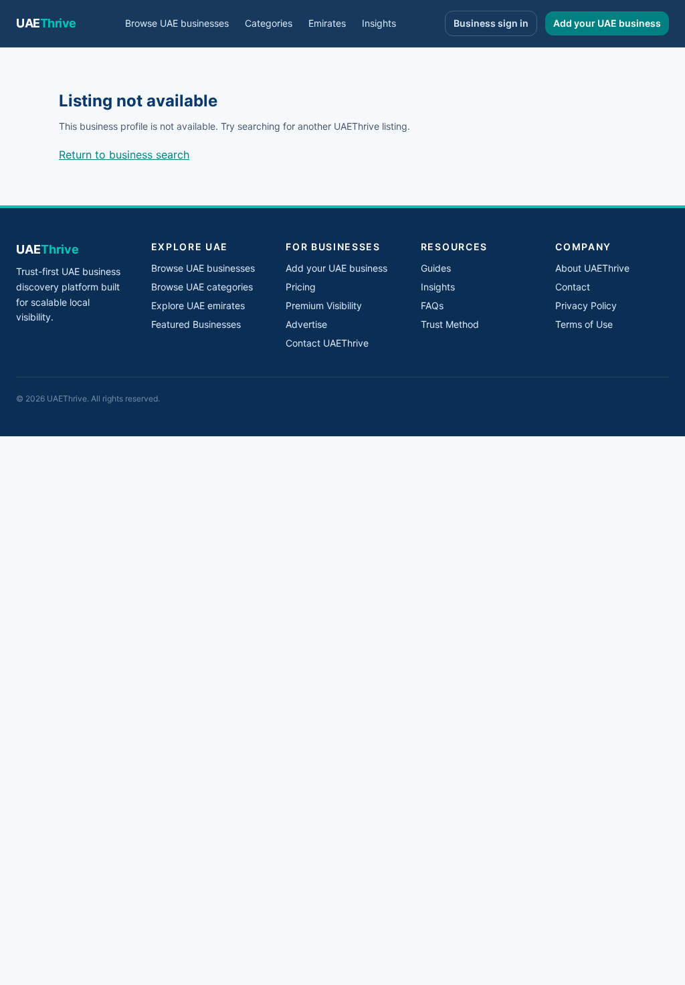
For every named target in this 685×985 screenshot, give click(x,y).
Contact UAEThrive (327, 343)
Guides (436, 268)
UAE (46, 23)
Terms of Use (584, 324)
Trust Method (450, 324)
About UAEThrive (592, 268)
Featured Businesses (196, 324)
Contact (572, 286)
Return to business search (124, 154)
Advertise (306, 324)
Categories (268, 23)
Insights (379, 23)
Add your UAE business (607, 23)
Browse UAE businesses (177, 23)
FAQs (432, 305)
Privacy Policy (586, 305)
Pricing (301, 286)
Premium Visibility (324, 305)
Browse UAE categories (202, 286)
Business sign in (491, 23)
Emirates (327, 23)
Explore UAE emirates (198, 305)
